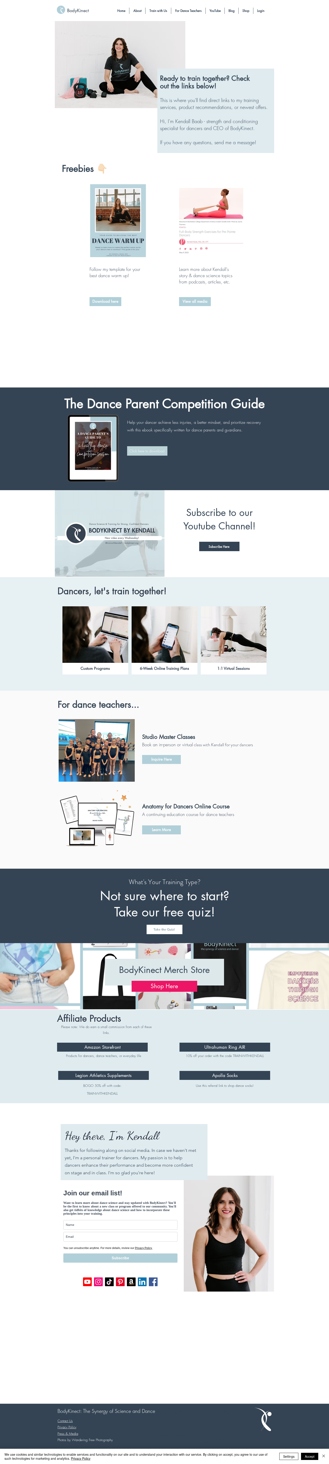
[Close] (323, 1456)
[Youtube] (87, 1281)
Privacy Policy (80, 1458)
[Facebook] (153, 1281)
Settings (289, 1456)
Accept (309, 1456)
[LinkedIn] (142, 1281)
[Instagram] (98, 1281)
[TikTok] (109, 1281)
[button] (137, 11)
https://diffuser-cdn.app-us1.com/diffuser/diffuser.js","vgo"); (191, 1418)
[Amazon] (131, 1281)
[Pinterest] (120, 1281)
